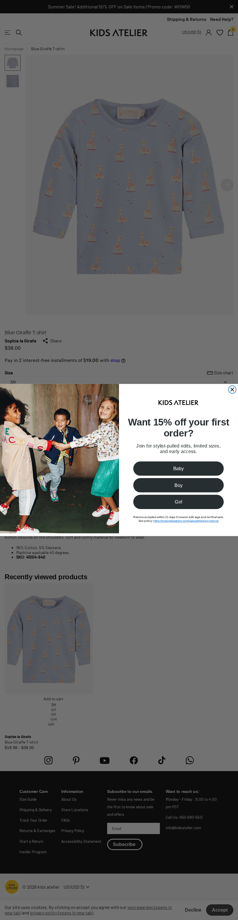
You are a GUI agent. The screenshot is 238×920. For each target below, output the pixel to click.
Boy (178, 485)
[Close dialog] (232, 389)
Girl (178, 501)
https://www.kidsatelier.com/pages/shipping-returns (186, 520)
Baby (178, 468)
